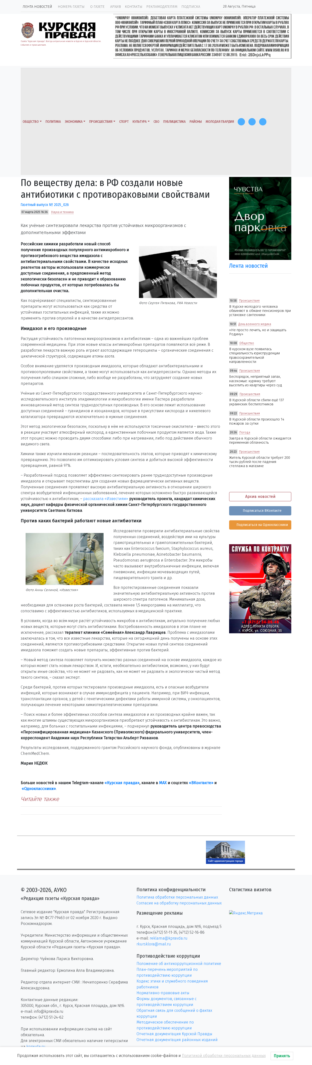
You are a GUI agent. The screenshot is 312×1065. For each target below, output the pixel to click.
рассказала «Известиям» (105, 498)
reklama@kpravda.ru (168, 938)
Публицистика (174, 122)
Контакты (133, 7)
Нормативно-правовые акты (162, 993)
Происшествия (100, 122)
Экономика (74, 122)
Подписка (190, 7)
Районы (196, 122)
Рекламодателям (161, 7)
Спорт (124, 122)
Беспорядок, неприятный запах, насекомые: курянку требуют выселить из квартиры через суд (255, 381)
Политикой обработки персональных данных (224, 1055)
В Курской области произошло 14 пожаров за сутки (256, 421)
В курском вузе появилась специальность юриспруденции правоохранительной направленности (254, 355)
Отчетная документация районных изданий (177, 1039)
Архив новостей (260, 496)
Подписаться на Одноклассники (261, 525)
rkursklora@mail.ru (153, 944)
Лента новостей (37, 7)
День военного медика (254, 324)
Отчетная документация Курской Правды (174, 1034)
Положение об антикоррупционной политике (178, 963)
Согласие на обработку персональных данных (179, 903)
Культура (140, 122)
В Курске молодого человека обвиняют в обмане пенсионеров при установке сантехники (260, 311)
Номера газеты (71, 7)
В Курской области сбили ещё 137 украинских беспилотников (256, 402)
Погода (244, 432)
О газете (97, 7)
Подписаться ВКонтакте (262, 511)
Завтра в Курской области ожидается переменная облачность (260, 440)
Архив (115, 7)
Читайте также (40, 799)
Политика (53, 122)
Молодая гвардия (220, 122)
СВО (156, 122)
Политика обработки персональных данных (177, 897)
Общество (31, 122)
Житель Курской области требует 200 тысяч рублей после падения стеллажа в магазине (259, 462)
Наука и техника (62, 212)
